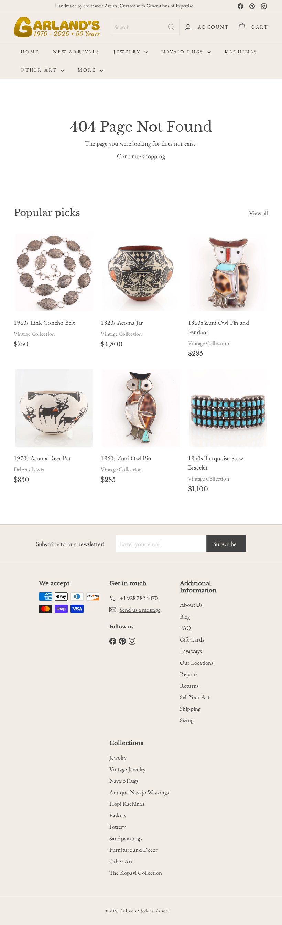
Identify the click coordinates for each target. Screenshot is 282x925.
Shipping (190, 708)
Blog (185, 616)
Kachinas (241, 52)
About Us (191, 605)
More (88, 70)
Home (30, 52)
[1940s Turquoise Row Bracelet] (228, 434)
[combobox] (145, 27)
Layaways (191, 651)
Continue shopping (141, 156)
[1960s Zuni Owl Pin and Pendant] (228, 298)
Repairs (189, 674)
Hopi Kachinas (126, 803)
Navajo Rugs (183, 52)
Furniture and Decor (133, 849)
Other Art (40, 70)
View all (258, 213)
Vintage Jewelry (127, 769)
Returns (189, 685)
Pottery (117, 826)
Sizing (187, 720)
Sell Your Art (195, 697)
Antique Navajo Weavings (139, 792)
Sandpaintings (125, 838)
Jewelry (127, 52)
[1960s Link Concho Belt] (54, 293)
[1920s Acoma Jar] (141, 293)
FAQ (185, 628)
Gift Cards (192, 639)
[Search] (171, 27)
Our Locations (197, 662)
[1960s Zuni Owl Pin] (141, 429)
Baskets (117, 815)
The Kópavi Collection (135, 872)
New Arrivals (76, 52)
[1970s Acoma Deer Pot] (54, 429)
